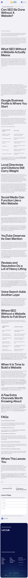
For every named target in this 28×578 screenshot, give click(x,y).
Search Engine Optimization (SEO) (7, 6)
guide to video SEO (7, 256)
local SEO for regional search (19, 410)
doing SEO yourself (19, 92)
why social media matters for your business (14, 221)
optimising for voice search (5, 304)
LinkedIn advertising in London (13, 228)
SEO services (10, 474)
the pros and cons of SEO (13, 61)
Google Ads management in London (12, 475)
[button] (24, 2)
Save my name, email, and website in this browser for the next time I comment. (12, 515)
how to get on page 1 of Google (20, 189)
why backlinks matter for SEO (11, 284)
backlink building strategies (13, 281)
